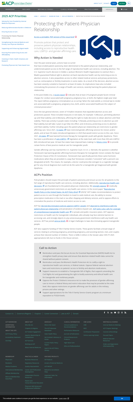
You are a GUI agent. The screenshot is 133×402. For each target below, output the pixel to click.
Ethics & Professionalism (72, 346)
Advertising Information (10, 326)
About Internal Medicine (33, 347)
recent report (59, 95)
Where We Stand (54, 16)
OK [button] (122, 398)
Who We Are (29, 325)
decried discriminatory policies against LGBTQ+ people (63, 206)
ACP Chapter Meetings (110, 328)
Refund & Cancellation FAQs (51, 371)
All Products (48, 360)
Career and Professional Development (33, 371)
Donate (107, 3)
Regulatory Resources (32, 363)
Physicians (8, 360)
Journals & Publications (71, 334)
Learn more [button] (63, 398)
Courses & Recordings (110, 332)
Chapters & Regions (31, 328)
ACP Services (29, 341)
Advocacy (109, 9)
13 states (59, 130)
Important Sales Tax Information (50, 376)
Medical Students (11, 366)
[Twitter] (108, 313)
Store (125, 9)
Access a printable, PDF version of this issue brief (54, 37)
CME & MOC (26, 9)
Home (36, 16)
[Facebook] (104, 313)
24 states (42, 136)
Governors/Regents (24, 314)
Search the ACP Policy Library (51, 349)
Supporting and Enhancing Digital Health (15, 48)
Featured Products (51, 356)
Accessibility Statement (13, 337)
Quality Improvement (32, 366)
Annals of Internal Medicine (53, 363)
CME (85, 325)
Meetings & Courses (45, 9)
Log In (114, 3)
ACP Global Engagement (33, 332)
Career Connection (51, 314)
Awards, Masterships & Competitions (32, 336)
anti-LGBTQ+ (61, 139)
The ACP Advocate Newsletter (50, 329)
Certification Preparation (92, 332)
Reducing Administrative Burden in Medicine (16, 27)
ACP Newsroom (11, 322)
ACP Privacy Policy (11, 334)
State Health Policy (50, 334)
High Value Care (69, 343)
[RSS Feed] (125, 313)
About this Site (10, 330)
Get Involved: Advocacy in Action (52, 338)
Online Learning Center (91, 335)
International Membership (14, 370)
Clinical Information (69, 9)
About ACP (98, 3)
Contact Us (9, 314)
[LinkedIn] (111, 313)
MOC (85, 328)
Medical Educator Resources (109, 340)
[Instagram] (118, 313)
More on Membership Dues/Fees (12, 378)
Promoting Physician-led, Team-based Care (16, 65)
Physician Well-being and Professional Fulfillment (33, 387)
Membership (10, 9)
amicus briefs (60, 221)
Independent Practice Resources (32, 376)
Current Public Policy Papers (51, 344)
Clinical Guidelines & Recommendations (71, 326)
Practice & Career (91, 9)
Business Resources (31, 360)
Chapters (37, 314)
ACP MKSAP (48, 366)
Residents (8, 363)
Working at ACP (30, 344)
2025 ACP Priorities (14, 16)
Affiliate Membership (12, 373)
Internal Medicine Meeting (111, 325)
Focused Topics (108, 335)
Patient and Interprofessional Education (34, 382)
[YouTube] (115, 313)
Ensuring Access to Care (9, 32)
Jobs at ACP (66, 314)
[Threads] (122, 313)
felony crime (102, 142)
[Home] (17, 3)
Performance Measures (71, 330)
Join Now (122, 3)
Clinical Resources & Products (70, 338)
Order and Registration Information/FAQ (110, 345)
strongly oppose (99, 186)
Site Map (8, 341)
